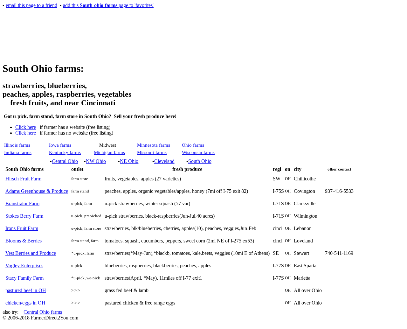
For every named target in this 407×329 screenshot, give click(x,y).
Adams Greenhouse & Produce (36, 191)
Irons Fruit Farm (21, 228)
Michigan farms (109, 152)
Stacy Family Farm (24, 278)
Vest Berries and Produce (30, 253)
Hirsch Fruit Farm (23, 178)
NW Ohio (96, 161)
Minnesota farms (153, 145)
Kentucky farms (65, 152)
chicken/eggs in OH (25, 302)
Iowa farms (60, 145)
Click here (25, 127)
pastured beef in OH (25, 290)
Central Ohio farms (43, 312)
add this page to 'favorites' (108, 5)
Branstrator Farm (22, 203)
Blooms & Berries (23, 240)
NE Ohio (129, 161)
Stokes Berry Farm (24, 216)
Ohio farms (193, 145)
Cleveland (164, 161)
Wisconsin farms (198, 152)
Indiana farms (17, 152)
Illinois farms (17, 145)
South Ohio (199, 161)
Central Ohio (65, 161)
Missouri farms (152, 152)
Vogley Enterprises (24, 265)
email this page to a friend (31, 5)
